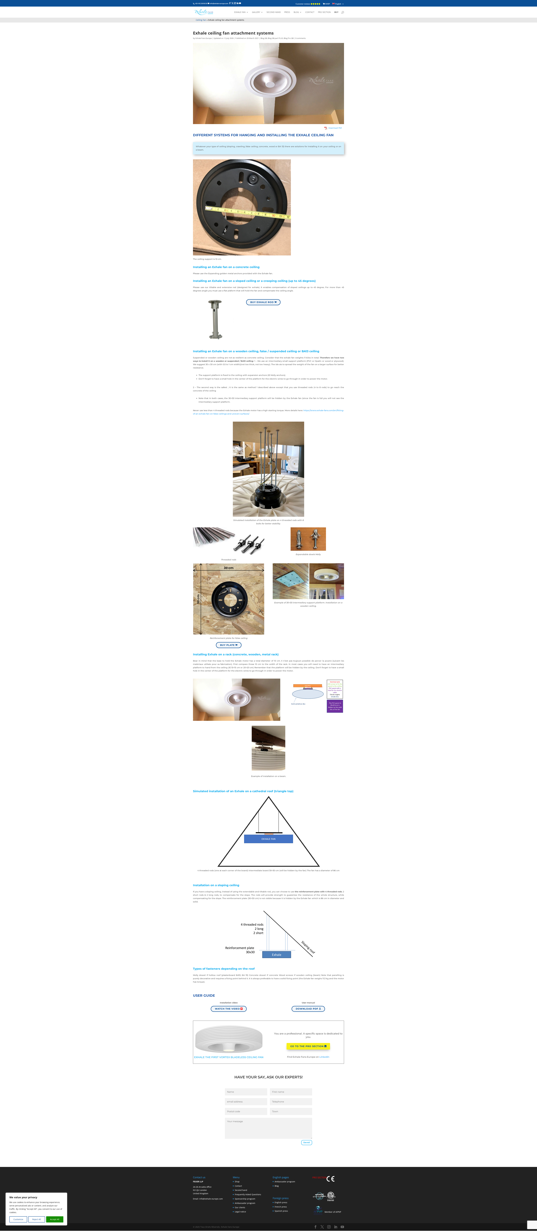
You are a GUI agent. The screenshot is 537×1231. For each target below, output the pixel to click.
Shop (237, 1181)
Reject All (36, 1219)
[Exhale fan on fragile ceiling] (228, 634)
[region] (36, 1209)
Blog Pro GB (289, 38)
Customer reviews (303, 4)
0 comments (300, 38)
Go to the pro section (307, 1046)
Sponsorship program (245, 1198)
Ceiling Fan (201, 20)
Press (287, 12)
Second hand (274, 12)
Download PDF (307, 1008)
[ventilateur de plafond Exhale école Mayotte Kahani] (308, 550)
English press (281, 1202)
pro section (324, 12)
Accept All (54, 1219)
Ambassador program (245, 1203)
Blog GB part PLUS (275, 38)
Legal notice (240, 1211)
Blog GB (264, 38)
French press (281, 1206)
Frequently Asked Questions (248, 1194)
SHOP (327, 4)
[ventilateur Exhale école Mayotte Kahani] (268, 516)
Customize (18, 1219)
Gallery (256, 12)
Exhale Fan (240, 12)
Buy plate (227, 645)
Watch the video (227, 1008)
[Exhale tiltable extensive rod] (215, 342)
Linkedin (324, 1057)
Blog (296, 12)
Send (306, 1142)
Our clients (240, 1207)
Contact (309, 12)
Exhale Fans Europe (204, 38)
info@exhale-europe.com (211, 1198)
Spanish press (281, 1211)
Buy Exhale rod (262, 302)
